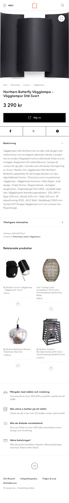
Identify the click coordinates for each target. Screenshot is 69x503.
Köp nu (37, 118)
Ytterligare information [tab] (15, 222)
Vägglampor (39, 85)
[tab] (34, 178)
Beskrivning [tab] (9, 143)
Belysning (15, 85)
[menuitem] (9, 478)
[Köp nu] (18, 303)
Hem (5, 85)
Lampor (26, 85)
